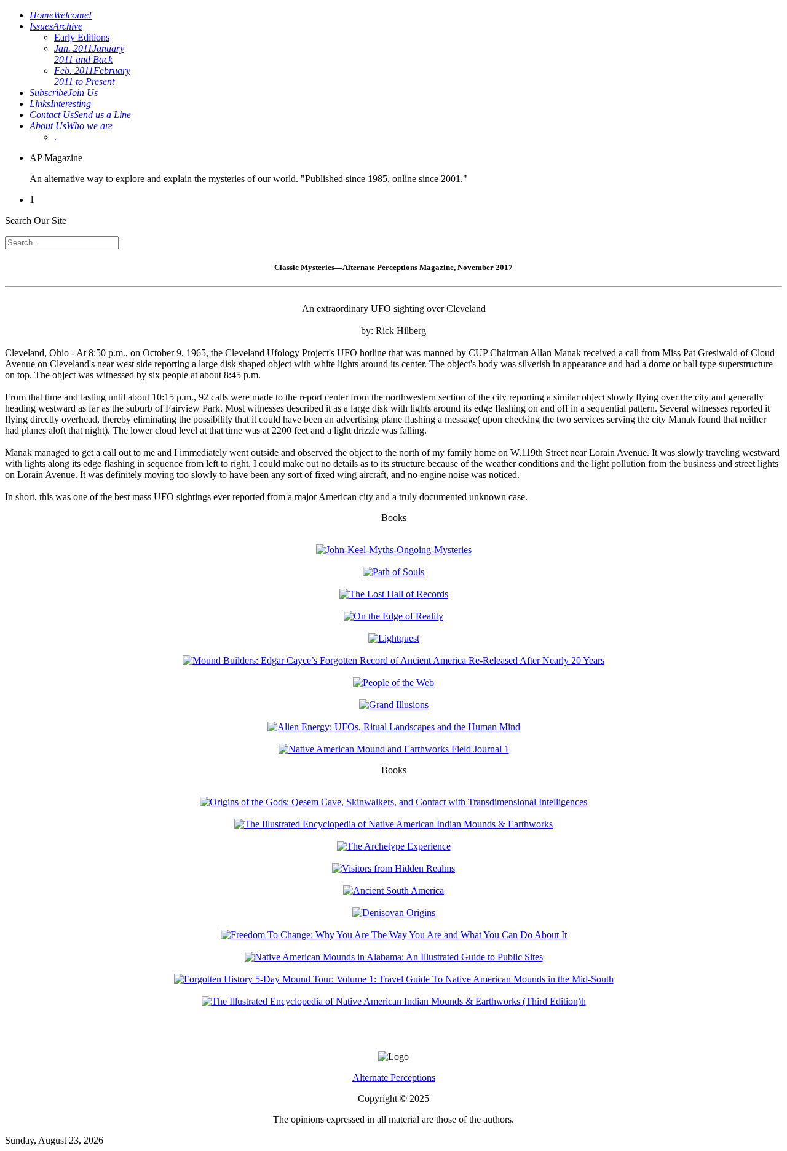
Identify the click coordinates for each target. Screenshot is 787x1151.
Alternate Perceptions (393, 1077)
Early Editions (81, 37)
